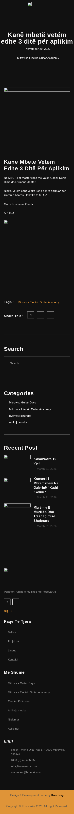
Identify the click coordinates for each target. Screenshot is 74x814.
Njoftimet (13, 719)
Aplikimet (13, 728)
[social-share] (30, 315)
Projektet (13, 641)
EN (10, 611)
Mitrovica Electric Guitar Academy (29, 692)
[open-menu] (68, 4)
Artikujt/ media (17, 710)
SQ (6, 611)
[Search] (63, 363)
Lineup (12, 650)
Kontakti (13, 659)
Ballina (12, 632)
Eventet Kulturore (19, 701)
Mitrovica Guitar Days (21, 683)
